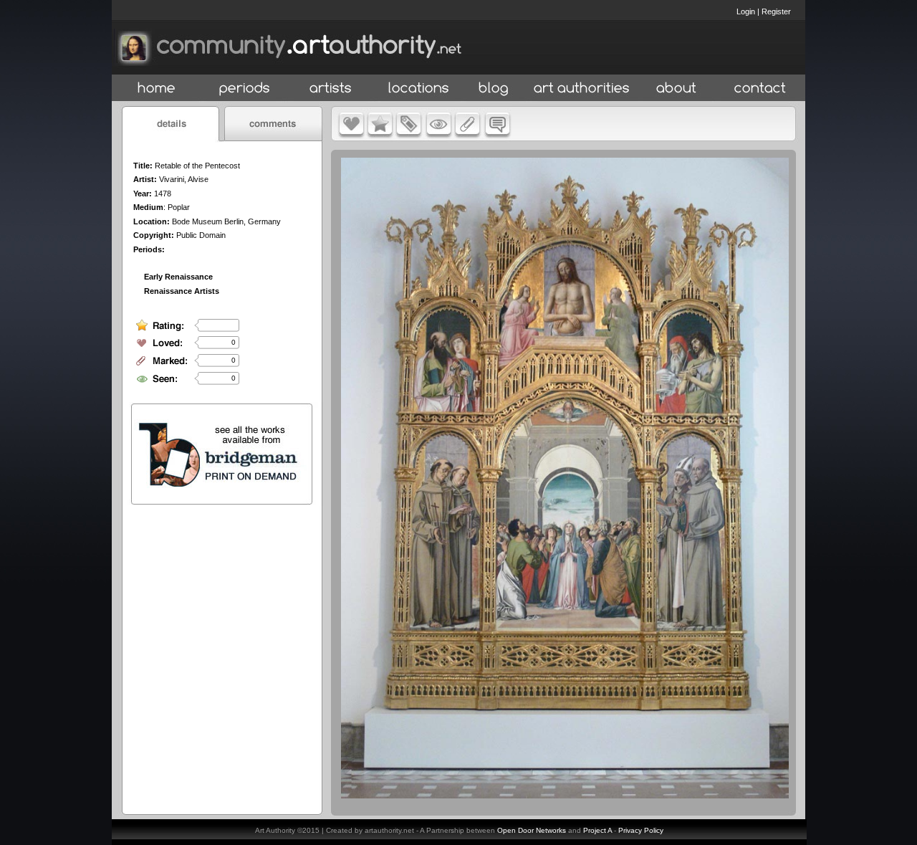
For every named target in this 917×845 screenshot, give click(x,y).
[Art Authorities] (582, 88)
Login (745, 11)
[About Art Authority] (676, 88)
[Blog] (493, 88)
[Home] (156, 88)
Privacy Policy (640, 830)
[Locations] (418, 88)
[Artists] (331, 88)
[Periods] (244, 88)
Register (776, 11)
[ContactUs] (760, 88)
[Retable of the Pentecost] (565, 795)
